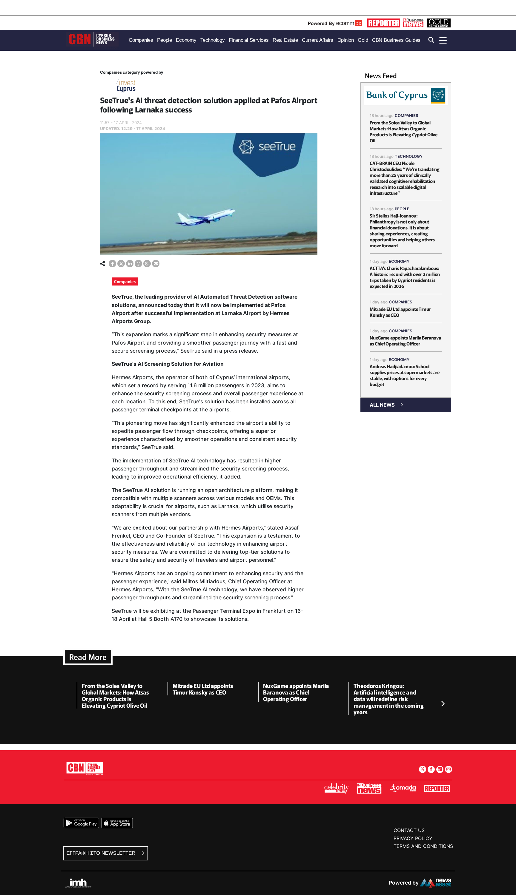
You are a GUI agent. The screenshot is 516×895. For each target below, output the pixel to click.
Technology (409, 156)
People (402, 208)
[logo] (92, 40)
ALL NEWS (382, 405)
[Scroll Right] (442, 704)
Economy (399, 261)
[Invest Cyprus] (126, 86)
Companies (125, 281)
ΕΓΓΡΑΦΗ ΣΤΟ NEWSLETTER (102, 853)
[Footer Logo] (85, 768)
